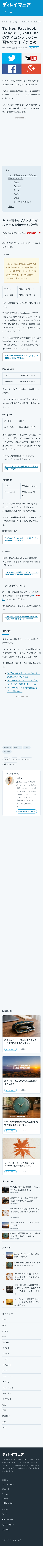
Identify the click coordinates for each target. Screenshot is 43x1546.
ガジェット (6, 1365)
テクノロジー (14, 22)
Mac (4, 1337)
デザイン (6, 1382)
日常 (4, 1410)
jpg (3, 599)
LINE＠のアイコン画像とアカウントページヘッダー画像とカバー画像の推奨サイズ (21, 573)
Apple (4, 1320)
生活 (4, 1422)
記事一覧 (6, 1489)
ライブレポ (6, 1399)
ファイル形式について (23, 202)
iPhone (5, 1331)
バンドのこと (7, 1388)
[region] (21, 292)
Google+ (17, 190)
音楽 (4, 1427)
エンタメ (6, 1354)
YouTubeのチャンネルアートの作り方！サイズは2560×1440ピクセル (21, 539)
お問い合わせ (8, 1503)
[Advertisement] (21, 140)
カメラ (5, 1359)
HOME (4, 22)
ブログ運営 (6, 1393)
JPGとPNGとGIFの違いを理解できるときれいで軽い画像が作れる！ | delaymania (21, 617)
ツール (5, 1494)
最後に (11, 206)
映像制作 (6, 1416)
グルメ (5, 1371)
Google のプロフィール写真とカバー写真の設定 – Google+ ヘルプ (21, 467)
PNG (33, 596)
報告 (4, 1405)
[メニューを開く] (10, 11)
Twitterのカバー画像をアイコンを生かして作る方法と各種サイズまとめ (21, 357)
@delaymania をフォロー (26, 811)
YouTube (17, 194)
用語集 (5, 1499)
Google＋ (17, 747)
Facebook (17, 186)
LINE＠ (16, 198)
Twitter (16, 182)
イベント (6, 1348)
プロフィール (8, 1485)
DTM (4, 1325)
